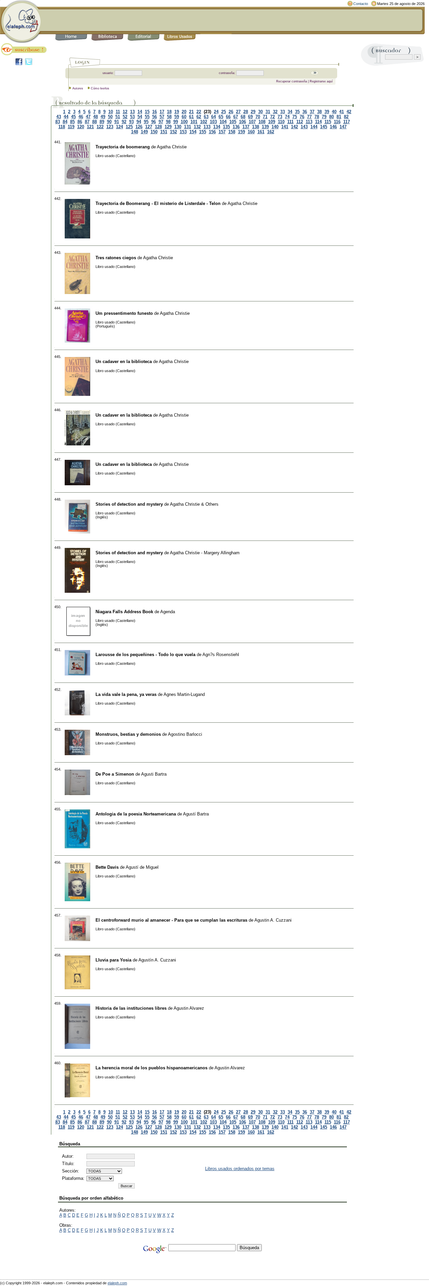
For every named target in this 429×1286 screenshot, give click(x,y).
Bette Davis (107, 867)
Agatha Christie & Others (194, 504)
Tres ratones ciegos (116, 257)
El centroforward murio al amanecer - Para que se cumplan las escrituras (171, 920)
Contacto (360, 4)
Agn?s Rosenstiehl (220, 654)
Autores (77, 88)
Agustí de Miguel (142, 867)
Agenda (167, 611)
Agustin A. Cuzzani (273, 920)
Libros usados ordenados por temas (239, 1168)
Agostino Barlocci (185, 734)
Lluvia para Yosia (113, 959)
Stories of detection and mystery (129, 504)
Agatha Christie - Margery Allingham (205, 552)
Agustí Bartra (196, 813)
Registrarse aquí (321, 81)
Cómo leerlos (100, 88)
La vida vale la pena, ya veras (126, 694)
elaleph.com (117, 1283)
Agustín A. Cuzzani (157, 959)
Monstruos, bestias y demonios (128, 734)
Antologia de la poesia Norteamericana (136, 813)
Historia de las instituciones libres (131, 1008)
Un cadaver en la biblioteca (124, 361)
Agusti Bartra (154, 774)
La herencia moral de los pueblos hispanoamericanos (151, 1067)
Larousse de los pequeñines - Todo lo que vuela (145, 654)
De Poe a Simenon (115, 774)
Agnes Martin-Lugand (184, 694)
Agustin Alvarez (189, 1008)
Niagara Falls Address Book (124, 611)
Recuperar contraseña (291, 81)
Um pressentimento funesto (124, 313)
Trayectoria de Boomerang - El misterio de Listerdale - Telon (158, 203)
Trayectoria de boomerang (123, 146)
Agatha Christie (172, 146)
